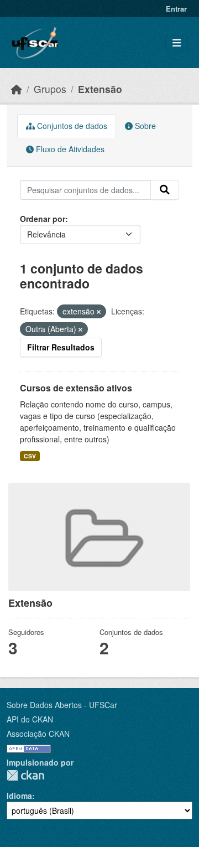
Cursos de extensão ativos (76, 387)
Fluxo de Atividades (69, 148)
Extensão (100, 89)
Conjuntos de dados (71, 125)
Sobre (144, 125)
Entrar (176, 8)
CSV (30, 456)
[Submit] (164, 190)
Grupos (50, 89)
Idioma (19, 795)
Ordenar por (42, 218)
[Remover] (99, 311)
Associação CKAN (38, 733)
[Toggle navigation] (176, 43)
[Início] (16, 89)
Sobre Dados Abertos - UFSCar (62, 704)
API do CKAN (30, 719)
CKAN (25, 775)
